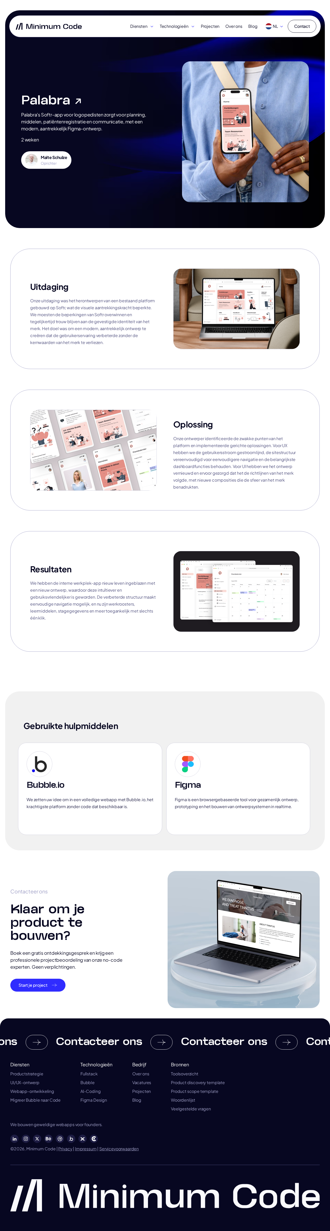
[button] (142, 26)
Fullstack (89, 1074)
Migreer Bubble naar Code (35, 1100)
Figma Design (93, 1100)
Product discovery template (198, 1083)
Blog (252, 26)
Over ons (233, 26)
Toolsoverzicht (184, 1074)
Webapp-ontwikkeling (32, 1091)
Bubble (87, 1083)
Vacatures (141, 1083)
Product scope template (194, 1091)
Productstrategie (26, 1074)
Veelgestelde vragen (191, 1109)
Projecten (210, 26)
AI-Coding (90, 1091)
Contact (302, 26)
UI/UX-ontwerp (24, 1083)
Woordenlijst (183, 1100)
